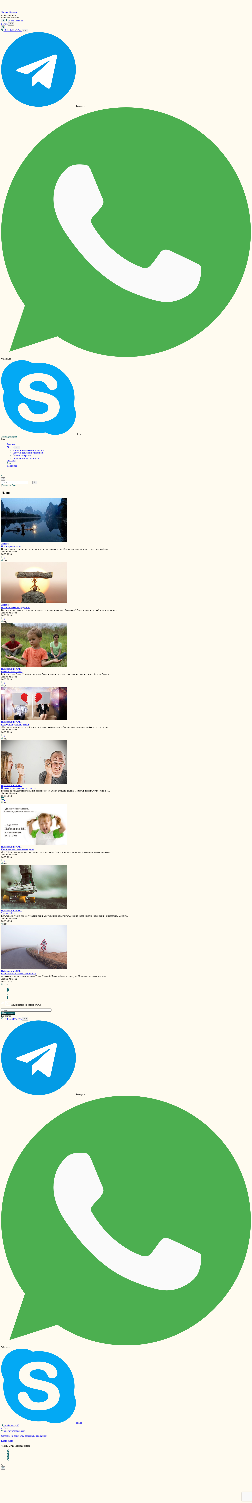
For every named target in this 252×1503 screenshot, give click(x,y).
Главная (11, 444)
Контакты (12, 466)
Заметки (5, 543)
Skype (79, 1422)
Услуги (10, 447)
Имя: (4, 1497)
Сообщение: (181, 1497)
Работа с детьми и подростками (28, 452)
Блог (9, 463)
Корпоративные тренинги (26, 458)
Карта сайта (7, 1441)
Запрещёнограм (9, 436)
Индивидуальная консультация (28, 450)
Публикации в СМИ (11, 669)
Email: (121, 1497)
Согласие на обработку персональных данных (24, 1436)
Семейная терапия (22, 455)
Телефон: (62, 1497)
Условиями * (75, 1500)
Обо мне (11, 460)
